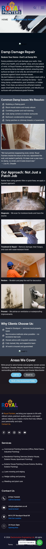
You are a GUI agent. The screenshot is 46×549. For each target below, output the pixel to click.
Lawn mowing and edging (14, 472)
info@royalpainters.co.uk (17, 506)
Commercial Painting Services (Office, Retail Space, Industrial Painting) (24, 450)
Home (5, 19)
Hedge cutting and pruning (14, 476)
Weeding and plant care (13, 481)
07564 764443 (14, 497)
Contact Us (6, 424)
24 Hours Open (14, 525)
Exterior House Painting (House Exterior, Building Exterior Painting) (23, 465)
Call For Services (14, 500)
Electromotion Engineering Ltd (22, 537)
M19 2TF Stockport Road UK (19, 516)
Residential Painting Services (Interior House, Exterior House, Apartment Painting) (21, 458)
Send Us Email (13, 509)
